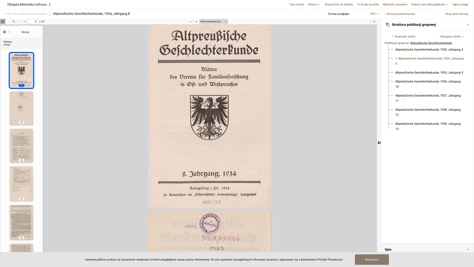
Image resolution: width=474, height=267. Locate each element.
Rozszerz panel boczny (401, 14)
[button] (428, 25)
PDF (372, 14)
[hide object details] (379, 143)
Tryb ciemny (296, 4)
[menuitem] (429, 49)
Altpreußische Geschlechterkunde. (431, 43)
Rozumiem (371, 259)
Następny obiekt (450, 36)
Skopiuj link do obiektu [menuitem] (339, 4)
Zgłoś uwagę (460, 4)
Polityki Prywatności (330, 259)
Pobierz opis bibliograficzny (428, 4)
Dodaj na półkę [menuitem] (370, 4)
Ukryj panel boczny (456, 14)
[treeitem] (428, 49)
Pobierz (312, 4)
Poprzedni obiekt (405, 36)
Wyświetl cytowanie (395, 4)
